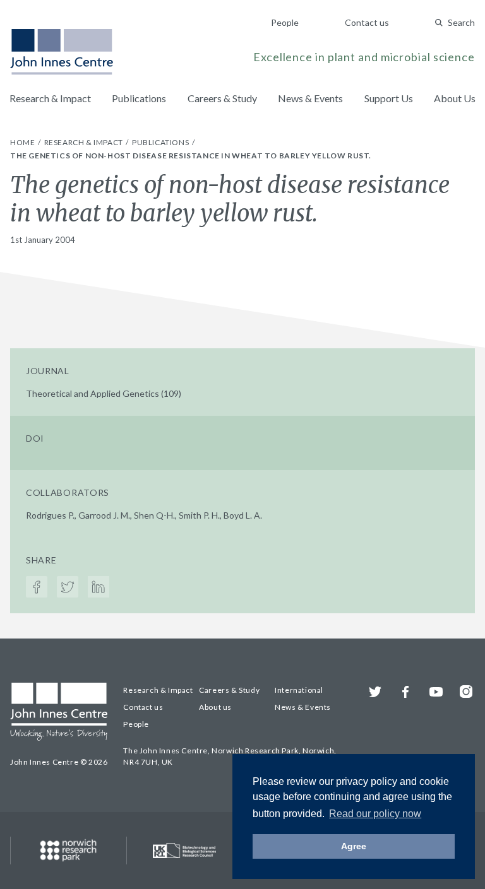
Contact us (367, 22)
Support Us (388, 98)
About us (215, 707)
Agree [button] (353, 846)
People (285, 22)
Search (461, 22)
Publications (139, 98)
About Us (455, 98)
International (299, 690)
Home (23, 142)
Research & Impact (50, 98)
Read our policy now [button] (375, 813)
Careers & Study (222, 98)
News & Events (310, 98)
